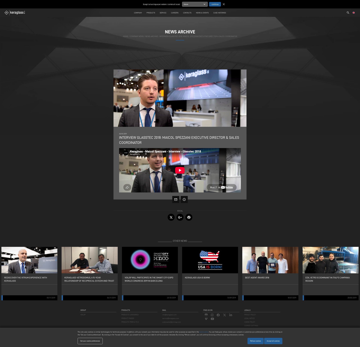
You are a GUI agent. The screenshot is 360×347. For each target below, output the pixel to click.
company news (137, 36)
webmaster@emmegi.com (171, 322)
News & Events (202, 13)
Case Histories (219, 13)
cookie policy (203, 332)
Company (138, 13)
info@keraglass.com (169, 315)
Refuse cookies (255, 341)
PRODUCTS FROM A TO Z (130, 322)
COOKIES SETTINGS (251, 326)
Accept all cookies (273, 341)
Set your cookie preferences (90, 341)
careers (174, 13)
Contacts (187, 13)
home (125, 36)
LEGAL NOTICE (249, 318)
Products (151, 13)
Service (163, 13)
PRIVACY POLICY (250, 315)
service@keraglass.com (170, 318)
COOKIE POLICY (249, 322)
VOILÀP (83, 315)
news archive (151, 36)
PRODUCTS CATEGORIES (130, 315)
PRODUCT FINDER (127, 318)
